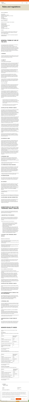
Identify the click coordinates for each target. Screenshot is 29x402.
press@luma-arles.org (3, 35)
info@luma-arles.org (5, 33)
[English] (24, 2)
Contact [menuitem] (3, 387)
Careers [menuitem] (3, 388)
